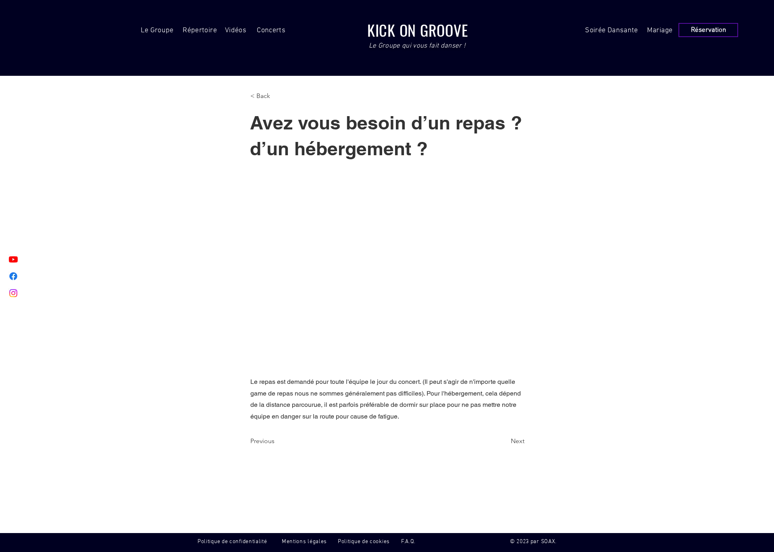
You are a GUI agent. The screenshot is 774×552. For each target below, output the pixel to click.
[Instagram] (13, 293)
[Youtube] (13, 259)
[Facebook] (13, 276)
